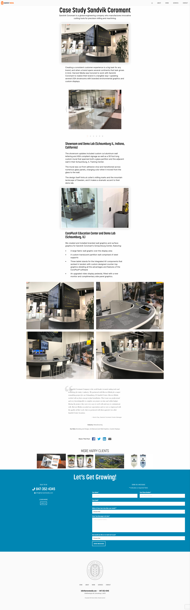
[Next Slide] (123, 109)
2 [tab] (90, 136)
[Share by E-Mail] (109, 439)
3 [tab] (93, 136)
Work (167, 3)
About (159, 3)
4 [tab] (96, 136)
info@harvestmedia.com (44, 493)
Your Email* (95, 500)
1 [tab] (87, 136)
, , (95, 593)
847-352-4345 (45, 488)
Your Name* (95, 492)
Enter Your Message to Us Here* (101, 516)
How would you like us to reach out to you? (104, 535)
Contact (108, 585)
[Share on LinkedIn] (104, 439)
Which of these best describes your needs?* (104, 508)
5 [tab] (99, 136)
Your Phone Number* (145, 492)
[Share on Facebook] (93, 439)
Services (175, 3)
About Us (43, 503)
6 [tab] (102, 136)
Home (80, 585)
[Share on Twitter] (99, 439)
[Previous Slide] (66, 109)
